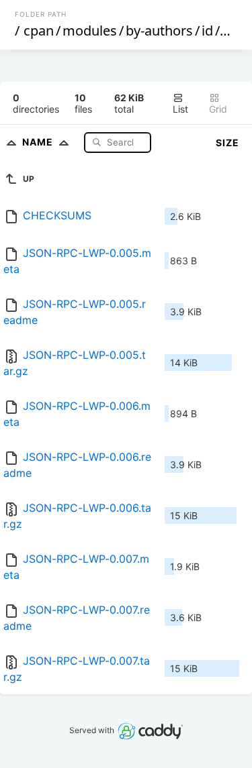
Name (39, 142)
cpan (39, 30)
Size (227, 142)
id (207, 30)
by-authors (159, 30)
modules (89, 30)
